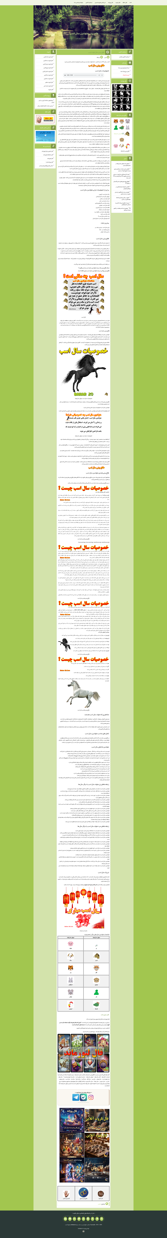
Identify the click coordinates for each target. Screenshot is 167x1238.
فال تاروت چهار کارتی (48, 64)
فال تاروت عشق (49, 82)
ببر (70, 972)
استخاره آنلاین (89, 2)
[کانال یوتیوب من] (70, 1219)
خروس (70, 1009)
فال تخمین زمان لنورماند (47, 151)
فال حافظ (125, 2)
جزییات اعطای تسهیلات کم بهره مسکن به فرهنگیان (123, 204)
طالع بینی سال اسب (103, 738)
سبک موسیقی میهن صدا (123, 67)
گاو (96, 972)
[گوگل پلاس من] (74, 1219)
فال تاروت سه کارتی (48, 60)
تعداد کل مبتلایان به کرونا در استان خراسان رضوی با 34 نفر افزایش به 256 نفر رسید (122, 176)
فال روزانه (110, 2)
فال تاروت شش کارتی (48, 71)
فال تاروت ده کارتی (48, 78)
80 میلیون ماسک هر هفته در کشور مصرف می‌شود (122, 209)
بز (96, 948)
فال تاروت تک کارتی (48, 57)
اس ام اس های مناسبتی (100, 2)
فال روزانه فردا (49, 162)
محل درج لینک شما (125, 71)
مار (96, 996)
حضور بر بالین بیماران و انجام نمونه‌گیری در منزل (123, 198)
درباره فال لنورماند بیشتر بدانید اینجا (94, 1028)
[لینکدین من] (65, 1219)
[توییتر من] (79, 1219)
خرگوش (71, 984)
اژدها (96, 1009)
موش (70, 996)
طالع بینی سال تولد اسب (96, 52)
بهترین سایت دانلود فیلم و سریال (45, 106)
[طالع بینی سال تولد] (121, 134)
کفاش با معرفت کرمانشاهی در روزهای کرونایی (123, 187)
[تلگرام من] (97, 1219)
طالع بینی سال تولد (125, 151)
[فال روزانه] (71, 1120)
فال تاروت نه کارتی (48, 75)
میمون (96, 984)
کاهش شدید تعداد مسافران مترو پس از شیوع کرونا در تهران (122, 170)
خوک (70, 948)
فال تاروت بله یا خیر (48, 86)
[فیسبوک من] (92, 1219)
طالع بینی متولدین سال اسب (84, 33)
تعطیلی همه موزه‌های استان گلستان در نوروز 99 (122, 182)
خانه (131, 2)
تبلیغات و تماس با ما (78, 2)
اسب (96, 960)
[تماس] (83, 1219)
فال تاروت (118, 2)
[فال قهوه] (97, 1145)
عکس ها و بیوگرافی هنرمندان (46, 165)
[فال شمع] (71, 1145)
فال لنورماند (105, 1014)
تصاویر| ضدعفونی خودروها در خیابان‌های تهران (123, 164)
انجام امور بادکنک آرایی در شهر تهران (46, 101)
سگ (71, 960)
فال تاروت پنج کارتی (48, 67)
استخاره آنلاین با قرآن (124, 57)
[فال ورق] (71, 1170)
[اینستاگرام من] (88, 1219)
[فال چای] (97, 1170)
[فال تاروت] (97, 1120)
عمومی (99, 1204)
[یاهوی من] (101, 1219)
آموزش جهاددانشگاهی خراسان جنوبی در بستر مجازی (123, 193)
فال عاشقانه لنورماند (48, 154)
